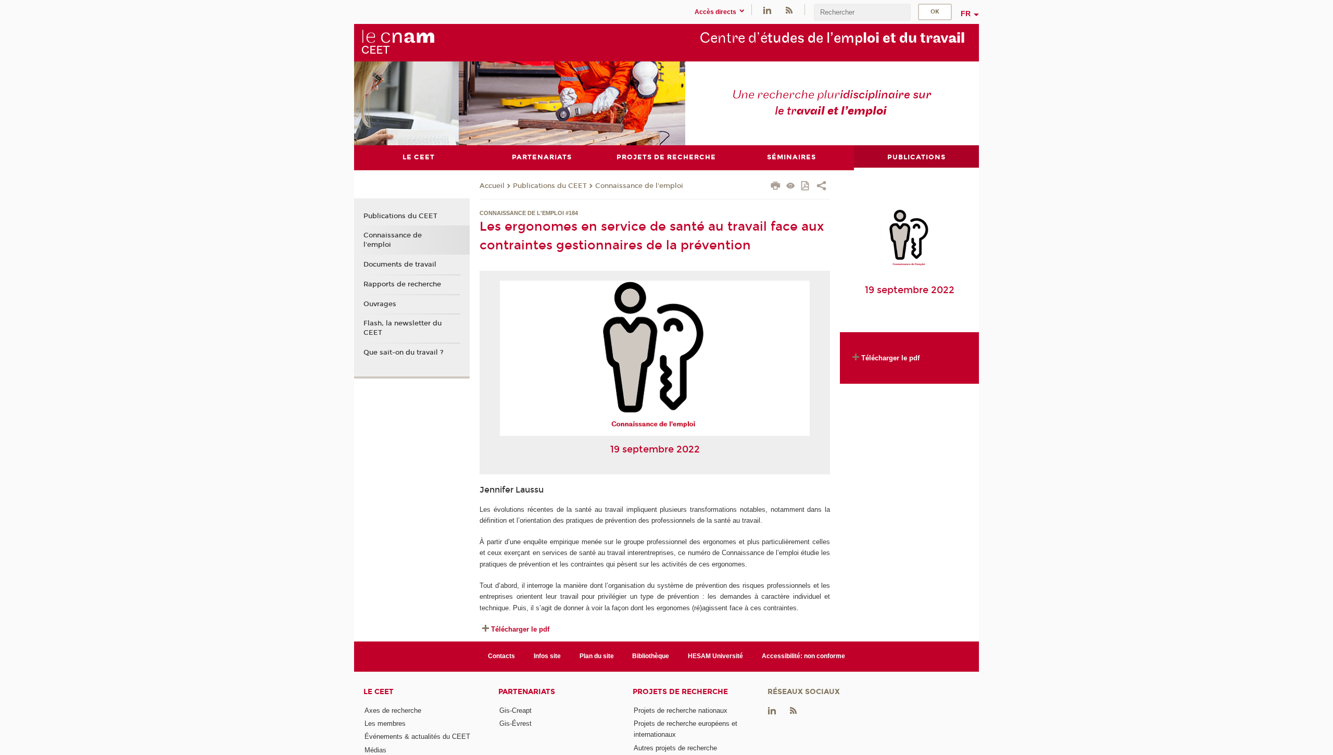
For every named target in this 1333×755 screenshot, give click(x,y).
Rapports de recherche (402, 284)
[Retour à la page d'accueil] (397, 42)
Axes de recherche (392, 710)
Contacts (501, 656)
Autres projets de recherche (675, 748)
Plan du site (597, 656)
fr (966, 13)
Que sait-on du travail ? (403, 352)
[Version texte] (790, 187)
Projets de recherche (680, 691)
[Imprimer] (775, 187)
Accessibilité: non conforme (803, 656)
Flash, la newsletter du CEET (402, 328)
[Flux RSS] (789, 10)
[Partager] (821, 187)
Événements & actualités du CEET (417, 736)
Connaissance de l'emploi (639, 186)
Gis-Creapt (515, 710)
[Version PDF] (805, 187)
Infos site (547, 656)
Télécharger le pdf (520, 629)
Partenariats (526, 691)
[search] (862, 12)
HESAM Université (715, 656)
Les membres (385, 723)
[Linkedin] (767, 10)
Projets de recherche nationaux (680, 710)
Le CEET (378, 691)
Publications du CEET (550, 186)
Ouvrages (379, 304)
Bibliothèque (650, 656)
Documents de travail (399, 264)
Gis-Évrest (515, 723)
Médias (375, 750)
